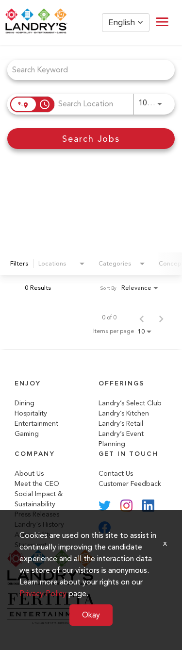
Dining (24, 403)
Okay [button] (91, 614)
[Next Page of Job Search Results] (161, 317)
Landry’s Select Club (130, 403)
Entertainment (36, 423)
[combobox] (86, 69)
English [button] (122, 22)
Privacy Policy (42, 593)
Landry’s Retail (121, 423)
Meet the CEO (37, 484)
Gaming (27, 434)
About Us (29, 473)
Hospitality (31, 413)
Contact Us (116, 473)
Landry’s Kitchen (124, 413)
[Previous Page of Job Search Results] (141, 317)
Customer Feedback (130, 484)
